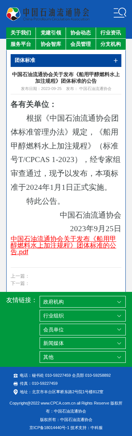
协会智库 (51, 44)
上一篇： (20, 276)
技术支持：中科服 (86, 427)
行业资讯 (110, 32)
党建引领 (51, 32)
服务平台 (21, 44)
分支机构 (110, 44)
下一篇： (20, 283)
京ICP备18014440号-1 (49, 427)
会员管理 (80, 44)
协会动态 (80, 32)
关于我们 (21, 32)
